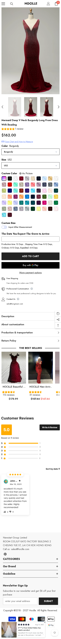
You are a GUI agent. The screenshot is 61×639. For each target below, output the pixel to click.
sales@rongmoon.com (15, 304)
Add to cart (30, 256)
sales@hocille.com (20, 549)
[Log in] (48, 3)
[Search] (11, 4)
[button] (12, 129)
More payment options (30, 272)
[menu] (3, 3)
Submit (48, 601)
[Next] (58, 107)
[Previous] (2, 107)
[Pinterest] (5, 554)
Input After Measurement (20, 227)
